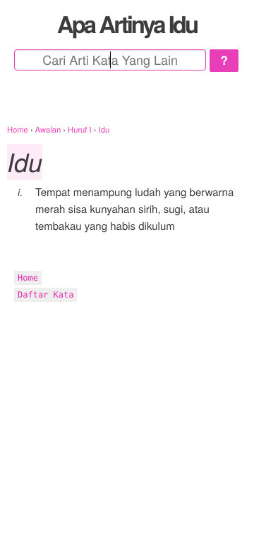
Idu (24, 162)
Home (28, 278)
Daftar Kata (45, 295)
